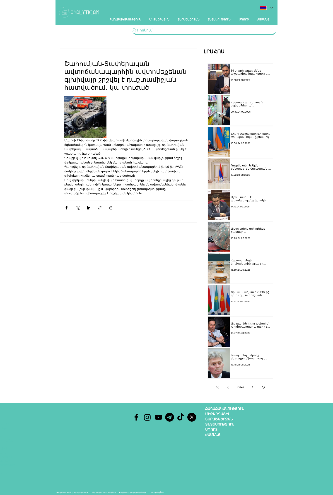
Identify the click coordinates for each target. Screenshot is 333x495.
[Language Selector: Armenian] (266, 8)
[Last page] (263, 387)
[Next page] (253, 387)
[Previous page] (228, 387)
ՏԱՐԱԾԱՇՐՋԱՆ (219, 419)
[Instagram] (147, 417)
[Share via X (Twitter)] (77, 208)
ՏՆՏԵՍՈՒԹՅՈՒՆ (219, 424)
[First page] (217, 387)
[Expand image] (85, 117)
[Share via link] (100, 208)
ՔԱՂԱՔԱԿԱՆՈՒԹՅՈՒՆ (224, 409)
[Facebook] (136, 417)
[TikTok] (180, 417)
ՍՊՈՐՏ (211, 429)
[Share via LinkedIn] (89, 208)
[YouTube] (158, 417)
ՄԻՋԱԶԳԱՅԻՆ (217, 414)
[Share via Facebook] (66, 208)
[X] (191, 417)
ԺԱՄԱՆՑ (212, 435)
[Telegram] (169, 417)
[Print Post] (111, 208)
